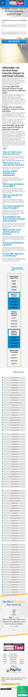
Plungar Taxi (15, 525)
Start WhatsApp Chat (23, 695)
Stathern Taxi (15, 549)
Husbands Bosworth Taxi (15, 476)
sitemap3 (22, 663)
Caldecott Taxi (15, 405)
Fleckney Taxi (15, 434)
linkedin (18, 675)
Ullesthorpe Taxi (14, 574)
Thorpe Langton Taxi (14, 567)
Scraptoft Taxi (15, 538)
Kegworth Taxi (15, 484)
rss (20, 675)
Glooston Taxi (15, 444)
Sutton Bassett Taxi (15, 552)
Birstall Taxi (14, 385)
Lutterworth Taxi (14, 495)
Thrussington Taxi (15, 572)
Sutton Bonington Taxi (15, 554)
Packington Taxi (14, 523)
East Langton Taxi (15, 430)
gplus (16, 675)
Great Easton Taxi (15, 449)
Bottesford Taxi (15, 390)
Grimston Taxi (15, 454)
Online (5, 657)
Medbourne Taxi (14, 508)
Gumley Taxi (15, 456)
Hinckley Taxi (15, 466)
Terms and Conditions (13, 655)
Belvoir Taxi (14, 382)
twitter (6, 675)
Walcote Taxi (15, 579)
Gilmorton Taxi (15, 439)
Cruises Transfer (13, 663)
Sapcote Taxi (15, 535)
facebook (4, 675)
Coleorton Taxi (15, 415)
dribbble (14, 675)
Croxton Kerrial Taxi (14, 417)
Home (5, 654)
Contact (5, 661)
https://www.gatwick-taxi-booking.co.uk (13, 160)
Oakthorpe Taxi (15, 520)
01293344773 (10, 684)
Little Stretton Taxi (15, 490)
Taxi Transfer (13, 661)
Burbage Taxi (15, 400)
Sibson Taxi (14, 544)
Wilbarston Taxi (14, 592)
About (5, 655)
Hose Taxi (15, 469)
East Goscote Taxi (15, 427)
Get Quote (14, 41)
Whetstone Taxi (15, 584)
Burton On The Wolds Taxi (15, 402)
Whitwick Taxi (15, 587)
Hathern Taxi (15, 461)
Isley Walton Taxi (15, 481)
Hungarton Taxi (14, 474)
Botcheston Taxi (14, 387)
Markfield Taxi (15, 503)
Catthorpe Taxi (15, 407)
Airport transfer (13, 657)
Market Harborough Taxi (15, 500)
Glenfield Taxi (15, 441)
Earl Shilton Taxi (14, 425)
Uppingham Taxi (14, 577)
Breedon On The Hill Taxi (14, 395)
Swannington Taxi (15, 559)
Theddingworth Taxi (15, 564)
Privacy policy (13, 654)
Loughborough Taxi (15, 493)
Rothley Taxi (15, 530)
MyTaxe (11, 687)
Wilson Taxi (14, 594)
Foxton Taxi (14, 436)
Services (5, 659)
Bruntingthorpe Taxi (15, 397)
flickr (12, 675)
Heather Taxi (15, 464)
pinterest (8, 675)
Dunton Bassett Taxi (15, 422)
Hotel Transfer (13, 659)
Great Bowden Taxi (15, 446)
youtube (10, 675)
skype (22, 675)
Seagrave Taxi (15, 540)
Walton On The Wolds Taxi (15, 582)
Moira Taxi (15, 513)
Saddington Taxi (14, 533)
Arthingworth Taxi (15, 377)
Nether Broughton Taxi (15, 518)
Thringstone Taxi (14, 569)
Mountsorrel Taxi (14, 515)
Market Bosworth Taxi (15, 498)
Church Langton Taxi (14, 410)
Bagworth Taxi (15, 380)
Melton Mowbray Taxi (15, 510)
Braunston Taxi (15, 392)
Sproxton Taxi (15, 547)
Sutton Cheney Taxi (15, 557)
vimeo (24, 675)
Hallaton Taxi (15, 459)
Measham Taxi (15, 505)
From (3, 23)
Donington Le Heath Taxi (14, 420)
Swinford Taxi (15, 562)
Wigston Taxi (15, 589)
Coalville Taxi (15, 412)
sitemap (21, 659)
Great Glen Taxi (14, 451)
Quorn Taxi (14, 528)
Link (5, 663)
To (2, 30)
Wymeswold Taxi (14, 486)
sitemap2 (22, 661)
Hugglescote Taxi (15, 471)
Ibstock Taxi (14, 479)
